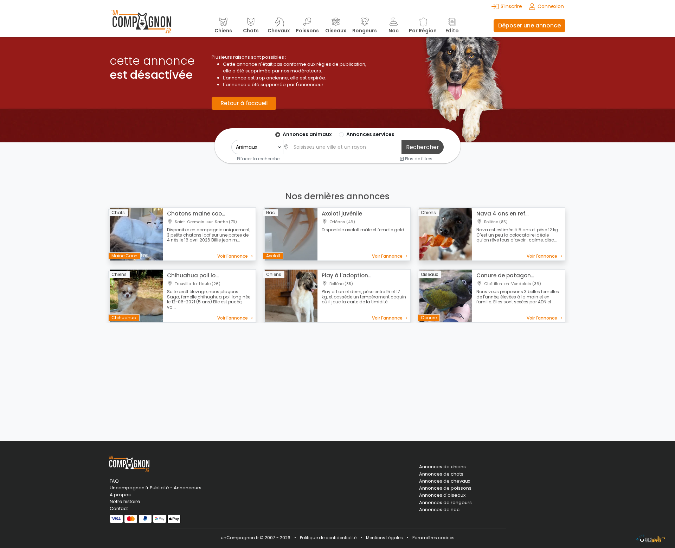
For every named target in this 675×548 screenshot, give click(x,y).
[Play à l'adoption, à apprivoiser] (291, 295)
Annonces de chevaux (444, 481)
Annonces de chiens (442, 467)
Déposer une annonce (529, 25)
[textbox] (345, 147)
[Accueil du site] (141, 25)
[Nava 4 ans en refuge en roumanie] (445, 233)
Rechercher (422, 147)
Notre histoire (125, 501)
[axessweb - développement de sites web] (650, 538)
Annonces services (370, 134)
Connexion (551, 6)
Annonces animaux (307, 134)
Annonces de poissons (445, 488)
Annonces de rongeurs (445, 502)
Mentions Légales (384, 538)
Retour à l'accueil (244, 103)
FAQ (114, 481)
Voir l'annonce (233, 256)
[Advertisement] (337, 377)
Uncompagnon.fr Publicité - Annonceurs (155, 487)
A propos (120, 494)
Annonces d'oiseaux (442, 495)
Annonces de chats (441, 474)
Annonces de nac (439, 509)
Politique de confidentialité (328, 538)
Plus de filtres (418, 158)
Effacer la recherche (258, 158)
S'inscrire (511, 6)
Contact (119, 508)
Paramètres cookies (433, 538)
